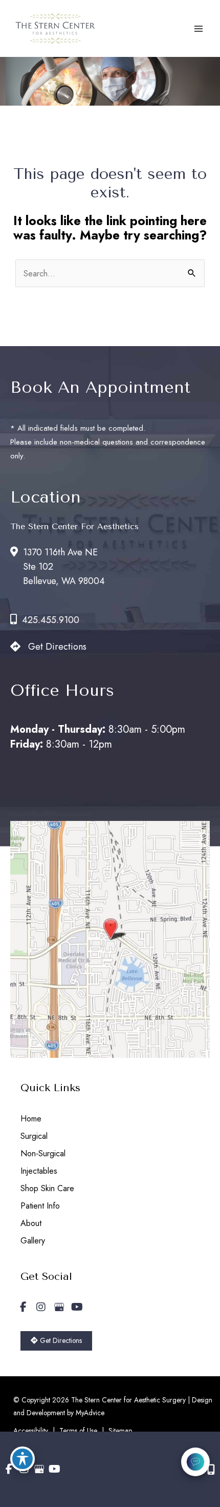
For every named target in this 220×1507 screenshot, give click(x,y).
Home (30, 1118)
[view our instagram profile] (41, 1307)
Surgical (34, 1136)
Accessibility (30, 1430)
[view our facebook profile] (23, 1307)
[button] (56, 1340)
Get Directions (57, 646)
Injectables (38, 1171)
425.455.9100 (50, 620)
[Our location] (211, 1469)
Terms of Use (78, 1430)
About (30, 1223)
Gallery (32, 1241)
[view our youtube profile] (76, 1307)
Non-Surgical (42, 1153)
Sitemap (120, 1430)
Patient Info (40, 1206)
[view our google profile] (59, 1307)
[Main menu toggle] (198, 28)
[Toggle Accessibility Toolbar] (22, 1458)
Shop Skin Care (47, 1188)
